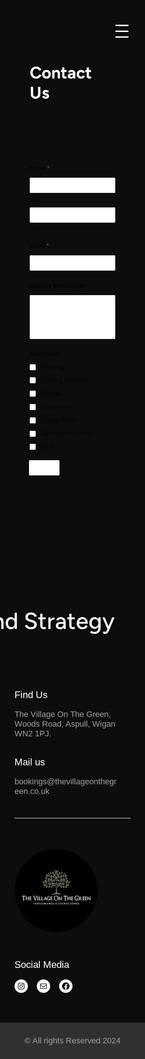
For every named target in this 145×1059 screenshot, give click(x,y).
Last (34, 228)
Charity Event (58, 420)
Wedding (52, 367)
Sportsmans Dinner (66, 433)
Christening (56, 407)
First (34, 198)
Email (39, 246)
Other (48, 446)
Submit (44, 467)
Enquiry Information (57, 285)
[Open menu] (122, 31)
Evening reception (64, 380)
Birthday (51, 393)
